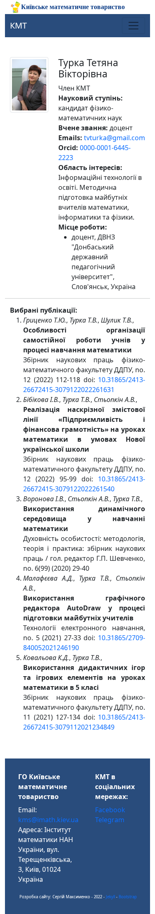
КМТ (18, 25)
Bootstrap (128, 897)
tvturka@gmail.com (114, 137)
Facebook (110, 809)
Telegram (109, 819)
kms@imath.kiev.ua (48, 819)
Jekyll (110, 897)
